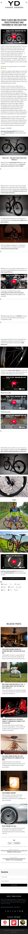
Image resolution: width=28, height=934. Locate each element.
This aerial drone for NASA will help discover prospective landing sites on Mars (13, 758)
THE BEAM (17, 843)
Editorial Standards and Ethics (7, 907)
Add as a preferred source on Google (14, 578)
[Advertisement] (14, 14)
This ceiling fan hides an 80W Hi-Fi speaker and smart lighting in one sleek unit (13, 651)
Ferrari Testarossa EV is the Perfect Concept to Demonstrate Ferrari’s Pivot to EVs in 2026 (13, 721)
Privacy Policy (17, 907)
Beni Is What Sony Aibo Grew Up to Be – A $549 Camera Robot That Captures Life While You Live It (13, 686)
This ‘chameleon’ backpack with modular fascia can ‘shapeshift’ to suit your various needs (14, 858)
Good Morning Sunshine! (9, 793)
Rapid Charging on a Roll (9, 826)
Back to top (13, 932)
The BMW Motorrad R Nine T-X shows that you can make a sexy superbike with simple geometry (14, 850)
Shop (9, 843)
